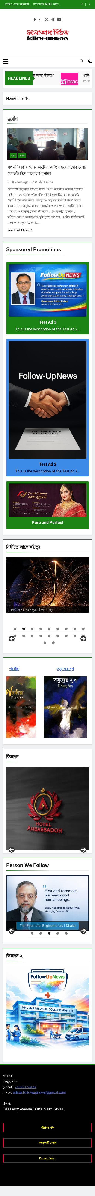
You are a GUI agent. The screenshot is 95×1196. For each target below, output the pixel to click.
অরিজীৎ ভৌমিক (67, 609)
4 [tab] (40, 629)
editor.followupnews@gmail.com (39, 1092)
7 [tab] (66, 629)
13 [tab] (40, 636)
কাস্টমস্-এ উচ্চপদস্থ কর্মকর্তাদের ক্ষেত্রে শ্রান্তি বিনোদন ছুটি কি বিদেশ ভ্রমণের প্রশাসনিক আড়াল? (18, 5)
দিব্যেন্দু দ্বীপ (63, 600)
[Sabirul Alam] (47, 903)
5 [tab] (49, 629)
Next (83, 850)
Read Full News (18, 230)
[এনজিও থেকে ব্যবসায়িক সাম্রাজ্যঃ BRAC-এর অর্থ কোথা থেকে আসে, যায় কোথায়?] (59, 81)
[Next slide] (89, 4)
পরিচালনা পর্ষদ (47, 1127)
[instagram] (40, 19)
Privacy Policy (47, 1158)
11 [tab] (23, 636)
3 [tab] (32, 629)
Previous (12, 850)
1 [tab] (15, 629)
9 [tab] (83, 629)
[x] (46, 19)
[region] (47, 598)
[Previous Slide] (82, 4)
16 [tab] (66, 636)
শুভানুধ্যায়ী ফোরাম (47, 1142)
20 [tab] (53, 642)
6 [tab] (57, 629)
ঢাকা (13, 155)
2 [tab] (23, 629)
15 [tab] (57, 636)
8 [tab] (75, 629)
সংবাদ (21, 155)
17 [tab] (75, 636)
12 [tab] (32, 636)
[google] (53, 19)
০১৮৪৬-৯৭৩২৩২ (25, 1087)
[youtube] (59, 19)
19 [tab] (45, 642)
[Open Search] (81, 61)
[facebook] (34, 19)
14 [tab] (49, 636)
